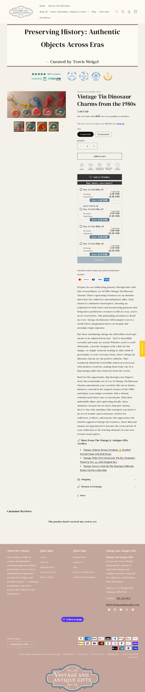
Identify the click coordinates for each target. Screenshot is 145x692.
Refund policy (69, 654)
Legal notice (133, 657)
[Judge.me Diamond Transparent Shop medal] (84, 76)
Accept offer (100, 260)
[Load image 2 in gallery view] (30, 127)
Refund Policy (80, 557)
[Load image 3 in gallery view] (42, 127)
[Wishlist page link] (116, 11)
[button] (64, 12)
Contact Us (78, 562)
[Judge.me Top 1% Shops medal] (107, 76)
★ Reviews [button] (142, 348)
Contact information (130, 654)
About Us (44, 562)
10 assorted (103, 134)
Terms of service (97, 654)
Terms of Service (48, 572)
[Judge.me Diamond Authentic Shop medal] (71, 76)
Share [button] (83, 495)
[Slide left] (10, 127)
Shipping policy (113, 654)
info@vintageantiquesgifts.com (122, 604)
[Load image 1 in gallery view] (19, 127)
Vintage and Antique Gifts (35, 654)
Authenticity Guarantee (84, 577)
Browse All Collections (83, 572)
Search (43, 557)
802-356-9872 (123, 598)
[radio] (100, 193)
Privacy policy (82, 654)
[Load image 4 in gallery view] (54, 127)
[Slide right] (63, 127)
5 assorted (85, 134)
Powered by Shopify (53, 654)
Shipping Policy (47, 567)
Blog (75, 567)
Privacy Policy (47, 577)
